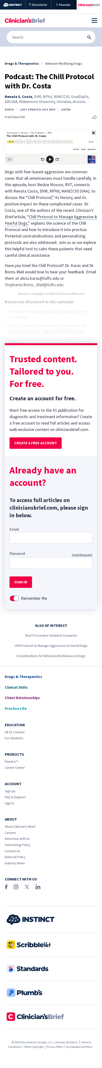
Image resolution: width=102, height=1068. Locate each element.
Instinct (73, 1042)
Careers (10, 833)
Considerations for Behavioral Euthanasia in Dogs (51, 656)
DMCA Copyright (34, 1047)
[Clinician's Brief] (89, 5)
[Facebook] (6, 886)
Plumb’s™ (11, 761)
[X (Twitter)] (27, 887)
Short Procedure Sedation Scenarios (51, 635)
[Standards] (38, 5)
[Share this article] (94, 117)
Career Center (15, 767)
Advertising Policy (17, 845)
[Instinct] (12, 5)
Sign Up (10, 791)
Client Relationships (22, 697)
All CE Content (14, 732)
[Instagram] (16, 886)
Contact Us (12, 851)
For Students (14, 738)
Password (17, 553)
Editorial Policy (15, 857)
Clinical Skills (16, 687)
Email (14, 529)
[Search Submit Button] (89, 37)
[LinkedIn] (38, 886)
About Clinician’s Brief (20, 826)
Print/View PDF (15, 117)
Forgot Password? (82, 554)
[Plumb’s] (64, 5)
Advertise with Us (17, 838)
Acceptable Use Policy (79, 1047)
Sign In (9, 803)
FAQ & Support (15, 797)
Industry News (15, 863)
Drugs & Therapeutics (23, 676)
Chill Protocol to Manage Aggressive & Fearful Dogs (51, 645)
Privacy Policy (55, 1047)
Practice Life (16, 708)
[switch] (14, 598)
